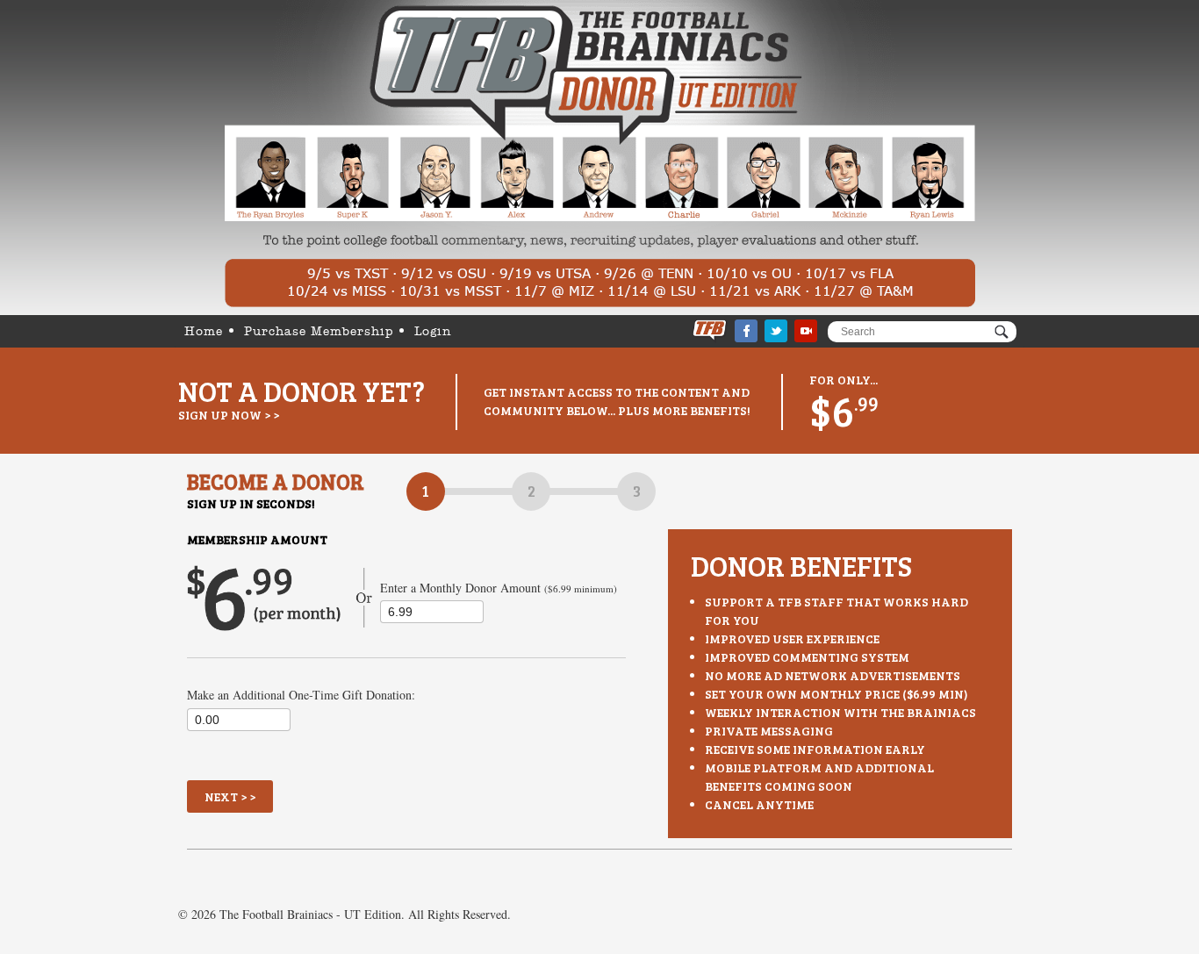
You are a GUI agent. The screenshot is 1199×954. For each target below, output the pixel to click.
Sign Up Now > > (228, 414)
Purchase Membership (318, 332)
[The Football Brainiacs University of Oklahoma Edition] (600, 157)
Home (203, 332)
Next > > (230, 796)
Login (433, 332)
